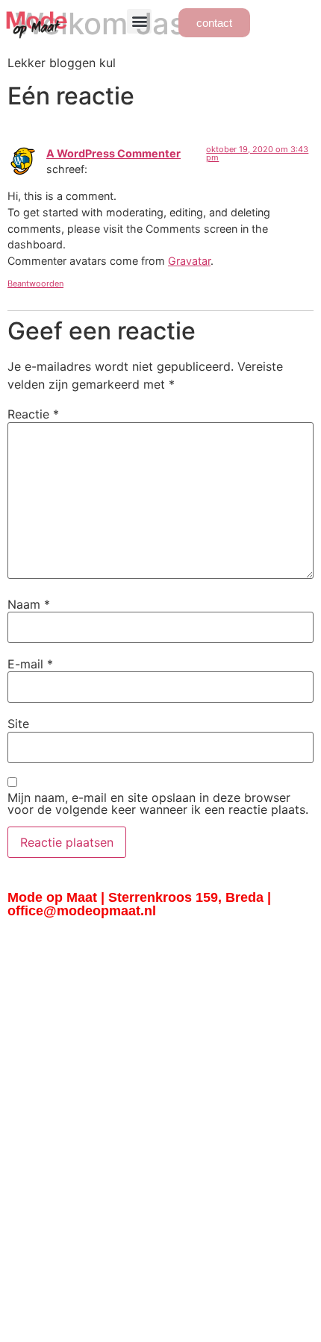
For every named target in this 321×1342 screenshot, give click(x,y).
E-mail (30, 664)
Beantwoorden (35, 283)
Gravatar (189, 260)
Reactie (33, 414)
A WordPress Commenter (113, 153)
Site (18, 724)
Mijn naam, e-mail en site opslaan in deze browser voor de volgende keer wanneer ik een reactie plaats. (157, 803)
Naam (28, 604)
